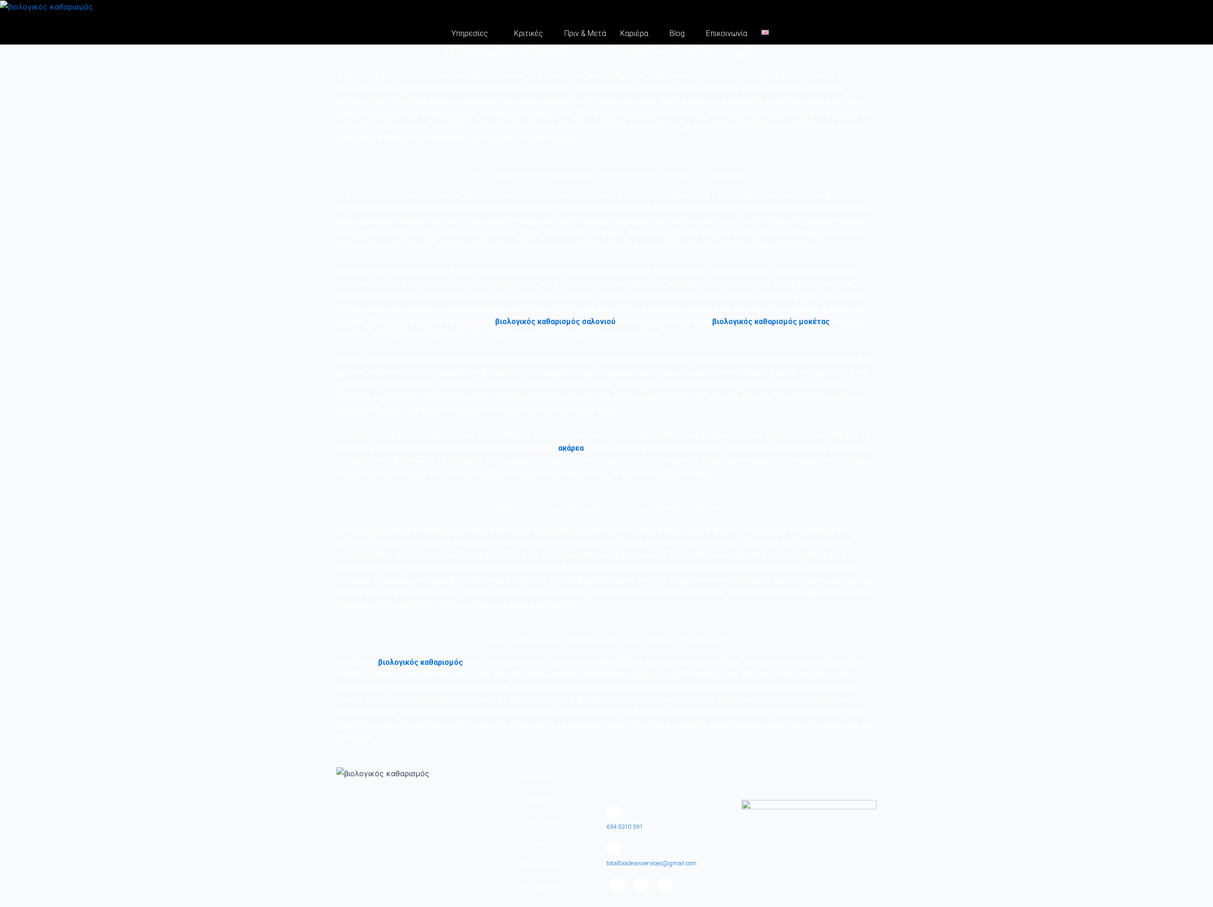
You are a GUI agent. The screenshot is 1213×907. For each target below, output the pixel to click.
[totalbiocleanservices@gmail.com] (614, 848)
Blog (677, 33)
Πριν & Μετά (585, 33)
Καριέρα (634, 33)
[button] (472, 34)
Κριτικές (528, 33)
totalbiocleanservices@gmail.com (651, 863)
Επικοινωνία (726, 33)
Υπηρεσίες (470, 33)
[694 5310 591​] (614, 812)
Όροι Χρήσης (539, 886)
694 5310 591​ (624, 826)
